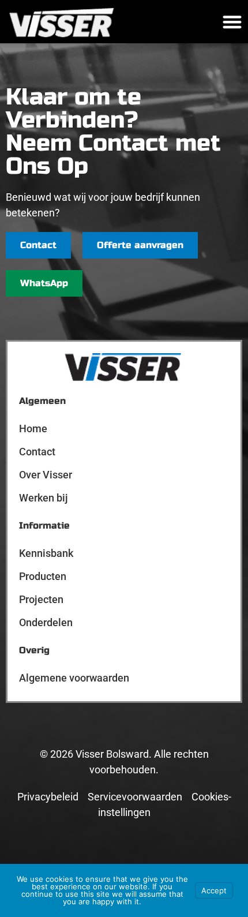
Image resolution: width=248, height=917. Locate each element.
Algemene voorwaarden (74, 678)
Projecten (41, 599)
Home (33, 428)
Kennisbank (46, 553)
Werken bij (43, 498)
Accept (214, 890)
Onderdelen (46, 622)
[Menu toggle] (232, 22)
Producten (42, 576)
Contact (37, 452)
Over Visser (45, 475)
